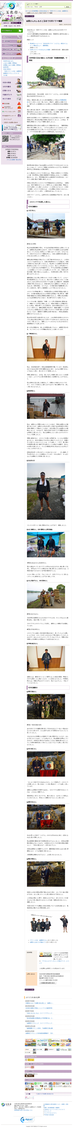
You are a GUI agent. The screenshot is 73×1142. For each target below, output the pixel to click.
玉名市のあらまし (8, 61)
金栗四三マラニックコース (11, 73)
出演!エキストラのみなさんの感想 (41, 49)
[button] (28, 1120)
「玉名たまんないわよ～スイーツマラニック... (40, 1013)
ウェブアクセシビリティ (50, 1113)
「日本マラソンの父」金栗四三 (12, 71)
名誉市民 (6, 67)
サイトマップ (47, 1111)
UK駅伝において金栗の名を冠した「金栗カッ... (40, 1003)
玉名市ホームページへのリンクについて (54, 1109)
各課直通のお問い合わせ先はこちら (23, 1110)
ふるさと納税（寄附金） (10, 63)
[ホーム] (28, 11)
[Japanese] (5, 26)
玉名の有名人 (7, 69)
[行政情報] (35, 11)
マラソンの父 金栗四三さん (38, 940)
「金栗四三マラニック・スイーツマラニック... (40, 1023)
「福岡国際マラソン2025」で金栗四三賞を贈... (40, 1028)
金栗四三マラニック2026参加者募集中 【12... (40, 1033)
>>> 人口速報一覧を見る (14, 159)
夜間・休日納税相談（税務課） (52, 1107)
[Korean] (19, 26)
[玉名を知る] (43, 11)
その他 (5, 75)
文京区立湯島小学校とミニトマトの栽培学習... (40, 1008)
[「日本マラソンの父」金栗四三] (58, 11)
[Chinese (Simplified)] (15, 26)
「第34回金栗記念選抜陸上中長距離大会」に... (40, 1018)
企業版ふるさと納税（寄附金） (12, 65)
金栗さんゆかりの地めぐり (38, 942)
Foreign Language (49, 1114)
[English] (10, 26)
